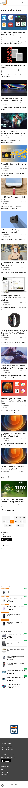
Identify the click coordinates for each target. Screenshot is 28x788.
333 (24, 521)
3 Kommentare (24, 267)
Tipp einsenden (6, 534)
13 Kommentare (24, 471)
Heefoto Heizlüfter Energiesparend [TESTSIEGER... (15, 664)
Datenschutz (6, 545)
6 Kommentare (24, 201)
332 (20, 521)
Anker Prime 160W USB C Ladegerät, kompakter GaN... (15, 657)
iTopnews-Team (7, 536)
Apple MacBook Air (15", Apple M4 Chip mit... (16, 671)
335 (10, 525)
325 (16, 518)
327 (24, 518)
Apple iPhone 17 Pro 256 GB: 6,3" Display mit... (14, 615)
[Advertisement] (14, 567)
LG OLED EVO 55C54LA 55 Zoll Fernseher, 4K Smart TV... (14, 685)
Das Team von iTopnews (8, 749)
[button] (2, 785)
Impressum (6, 544)
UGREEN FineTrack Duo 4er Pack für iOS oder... (15, 635)
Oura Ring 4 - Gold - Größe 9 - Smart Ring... (15, 650)
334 (6, 525)
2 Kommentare (24, 37)
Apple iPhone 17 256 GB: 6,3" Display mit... (15, 592)
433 (18, 525)
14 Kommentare (24, 234)
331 (16, 521)
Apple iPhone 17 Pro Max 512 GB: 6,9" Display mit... (16, 623)
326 (20, 518)
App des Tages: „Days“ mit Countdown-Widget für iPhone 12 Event (13, 401)
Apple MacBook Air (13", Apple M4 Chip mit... (16, 678)
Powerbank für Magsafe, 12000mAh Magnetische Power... (15, 643)
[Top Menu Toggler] (25, 2)
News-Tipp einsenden (7, 746)
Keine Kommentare (23, 69)
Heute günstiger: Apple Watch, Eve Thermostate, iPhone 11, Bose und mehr (14, 333)
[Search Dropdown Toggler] (22, 3)
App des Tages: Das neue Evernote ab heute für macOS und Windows (13, 298)
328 (4, 521)
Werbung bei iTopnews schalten (9, 747)
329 (8, 521)
